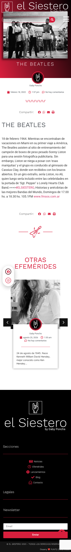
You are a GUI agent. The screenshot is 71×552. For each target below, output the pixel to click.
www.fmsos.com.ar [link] (47, 196)
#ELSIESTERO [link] (25, 187)
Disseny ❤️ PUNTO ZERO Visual (54, 549)
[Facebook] (8, 271)
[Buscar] (52, 19)
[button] (39, 112)
